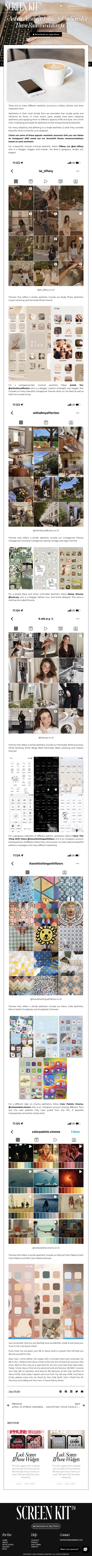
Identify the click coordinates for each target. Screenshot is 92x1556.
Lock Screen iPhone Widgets (25, 1456)
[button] (61, 6)
